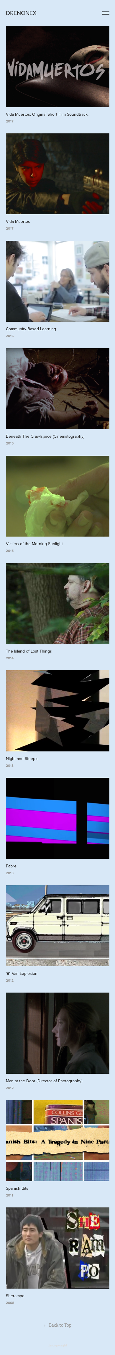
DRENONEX (21, 13)
